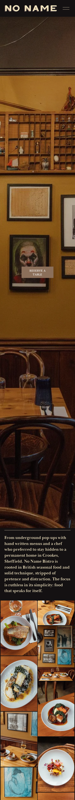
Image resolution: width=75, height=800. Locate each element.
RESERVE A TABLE (37, 272)
